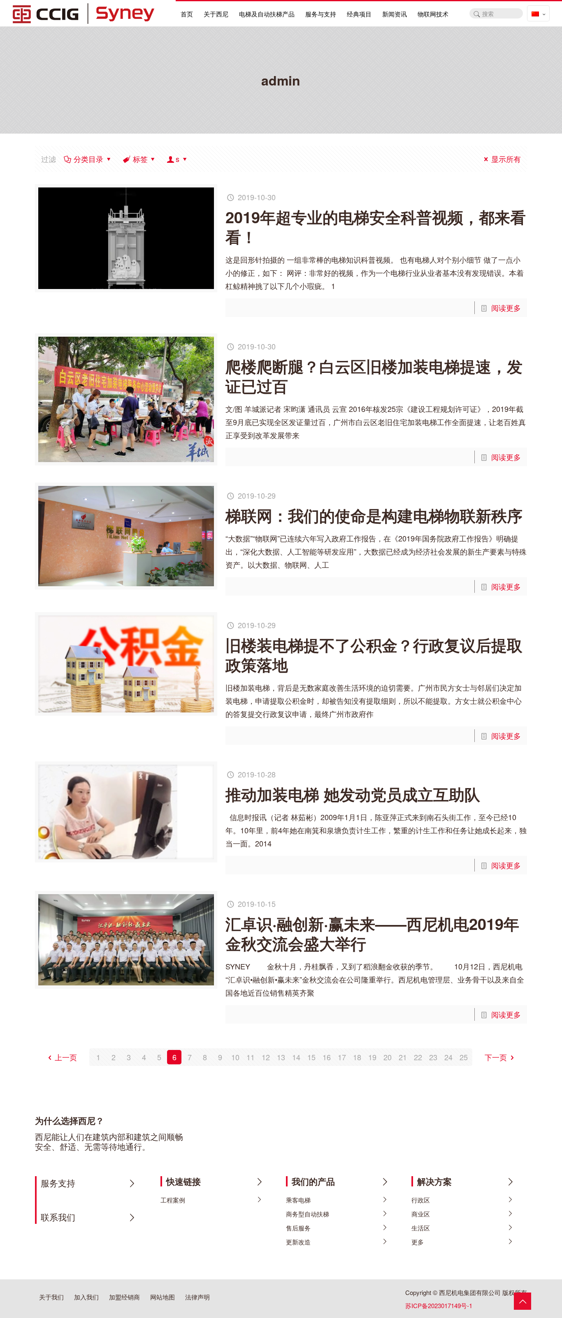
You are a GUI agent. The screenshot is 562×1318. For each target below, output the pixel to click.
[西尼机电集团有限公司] (83, 12)
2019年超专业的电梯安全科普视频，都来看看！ (375, 227)
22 (418, 1057)
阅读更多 (506, 307)
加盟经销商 (124, 1297)
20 (387, 1057)
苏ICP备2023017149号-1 (438, 1305)
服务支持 (58, 1183)
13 (281, 1057)
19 (372, 1057)
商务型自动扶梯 (307, 1213)
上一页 (66, 1057)
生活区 (420, 1227)
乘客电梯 (298, 1199)
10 (235, 1057)
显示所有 (506, 158)
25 (464, 1057)
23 (433, 1057)
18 (357, 1057)
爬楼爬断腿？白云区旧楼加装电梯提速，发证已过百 (374, 376)
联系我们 (58, 1217)
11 (250, 1057)
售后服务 (298, 1227)
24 (448, 1057)
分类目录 (88, 158)
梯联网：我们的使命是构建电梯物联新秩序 (374, 515)
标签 (140, 158)
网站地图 (162, 1297)
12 (266, 1057)
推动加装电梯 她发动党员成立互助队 (352, 794)
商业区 (420, 1213)
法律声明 (197, 1297)
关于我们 (51, 1297)
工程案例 (172, 1199)
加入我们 (86, 1297)
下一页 (496, 1057)
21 (403, 1057)
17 (342, 1057)
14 (296, 1057)
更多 (417, 1241)
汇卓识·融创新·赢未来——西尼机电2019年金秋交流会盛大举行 (372, 933)
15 (311, 1057)
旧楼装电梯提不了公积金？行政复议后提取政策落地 (374, 655)
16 (327, 1057)
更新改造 (298, 1241)
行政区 (420, 1199)
